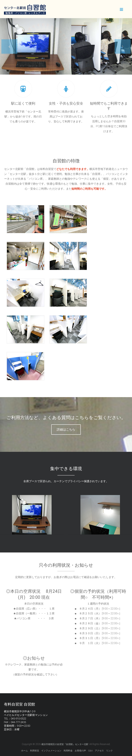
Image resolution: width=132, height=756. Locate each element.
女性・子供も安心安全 (66, 103)
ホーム (24, 750)
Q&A (90, 750)
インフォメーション (51, 750)
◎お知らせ (34, 658)
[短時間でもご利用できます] (108, 89)
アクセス (99, 750)
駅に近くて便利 (23, 103)
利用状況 (34, 750)
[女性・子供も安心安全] (66, 89)
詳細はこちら (66, 429)
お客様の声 (80, 750)
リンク (109, 750)
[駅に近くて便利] (23, 89)
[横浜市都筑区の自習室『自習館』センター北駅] (25, 6)
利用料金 (68, 750)
